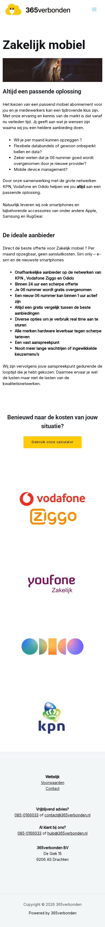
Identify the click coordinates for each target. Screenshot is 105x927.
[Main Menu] (94, 9)
